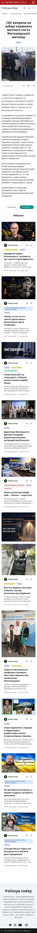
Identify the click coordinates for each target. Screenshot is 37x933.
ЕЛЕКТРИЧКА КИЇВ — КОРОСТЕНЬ (14, 485)
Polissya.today (9, 8)
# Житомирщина (15, 14)
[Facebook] (10, 925)
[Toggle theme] (29, 8)
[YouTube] (20, 925)
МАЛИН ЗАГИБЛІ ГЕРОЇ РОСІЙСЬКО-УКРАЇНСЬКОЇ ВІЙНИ (15, 308)
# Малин (4, 14)
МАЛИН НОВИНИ (17, 367)
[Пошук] (25, 8)
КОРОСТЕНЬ (8, 488)
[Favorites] (33, 8)
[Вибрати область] (33, 2)
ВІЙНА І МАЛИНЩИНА (11, 250)
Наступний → (26, 207)
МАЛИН (18, 42)
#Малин (19, 215)
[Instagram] (15, 925)
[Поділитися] (28, 86)
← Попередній (11, 207)
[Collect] (33, 86)
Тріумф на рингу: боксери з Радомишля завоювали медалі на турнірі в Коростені (17, 931)
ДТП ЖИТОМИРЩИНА (11, 371)
